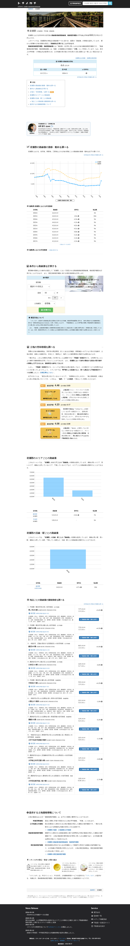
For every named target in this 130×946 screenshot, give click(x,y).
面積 (39, 293)
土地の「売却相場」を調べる (40, 92)
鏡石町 (35, 514)
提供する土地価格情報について (40, 104)
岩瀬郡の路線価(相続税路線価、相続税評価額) (63, 842)
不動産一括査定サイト (101, 923)
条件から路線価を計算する (39, 88)
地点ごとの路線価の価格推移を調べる (44, 101)
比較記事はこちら (46, 372)
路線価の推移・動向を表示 (89, 619)
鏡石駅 (38, 586)
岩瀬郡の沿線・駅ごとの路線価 (40, 98)
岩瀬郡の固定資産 (92, 58)
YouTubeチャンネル (54, 927)
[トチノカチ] (27, 3)
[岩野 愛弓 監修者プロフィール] (52, 126)
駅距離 (38, 282)
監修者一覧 (97, 916)
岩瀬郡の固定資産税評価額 (56, 854)
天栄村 (35, 519)
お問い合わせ (54, 940)
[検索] (110, 3)
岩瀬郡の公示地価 (80, 58)
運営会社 (96, 912)
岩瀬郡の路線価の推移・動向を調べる (43, 85)
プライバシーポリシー (72, 940)
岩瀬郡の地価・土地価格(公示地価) (59, 830)
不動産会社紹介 (99, 926)
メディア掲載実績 (100, 919)
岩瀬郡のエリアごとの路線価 (40, 95)
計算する (47, 310)
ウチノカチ (90, 875)
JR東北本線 (38, 588)
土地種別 (37, 303)
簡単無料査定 (76, 3)
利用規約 (62, 940)
